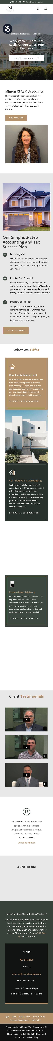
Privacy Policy (39, 1017)
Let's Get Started (16, 330)
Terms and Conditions (19, 1020)
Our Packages (16, 118)
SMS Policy (36, 1020)
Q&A (7, 1017)
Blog (14, 1017)
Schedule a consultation (24, 401)
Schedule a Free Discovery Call (26, 58)
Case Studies (24, 1017)
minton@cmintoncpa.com (26, 974)
